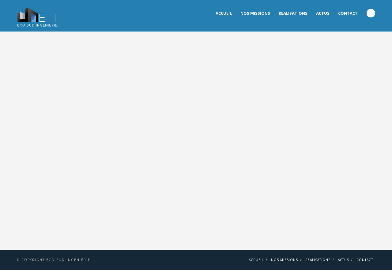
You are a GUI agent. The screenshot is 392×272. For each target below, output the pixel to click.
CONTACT (348, 13)
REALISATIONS (293, 13)
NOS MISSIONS (255, 13)
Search (371, 13)
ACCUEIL (224, 13)
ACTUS (323, 13)
